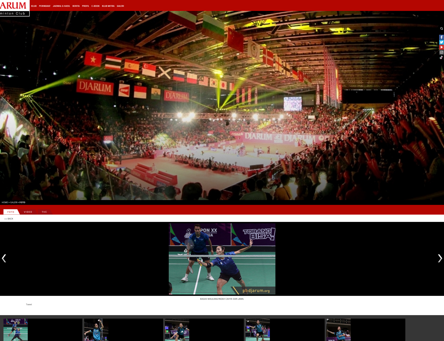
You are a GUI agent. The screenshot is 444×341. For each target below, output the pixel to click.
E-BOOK (96, 6)
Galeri (13, 202)
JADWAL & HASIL (61, 6)
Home (5, 202)
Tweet (29, 304)
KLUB (34, 6)
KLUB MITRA (108, 6)
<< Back (8, 218)
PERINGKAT (44, 6)
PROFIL (85, 6)
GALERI (120, 6)
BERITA (76, 6)
